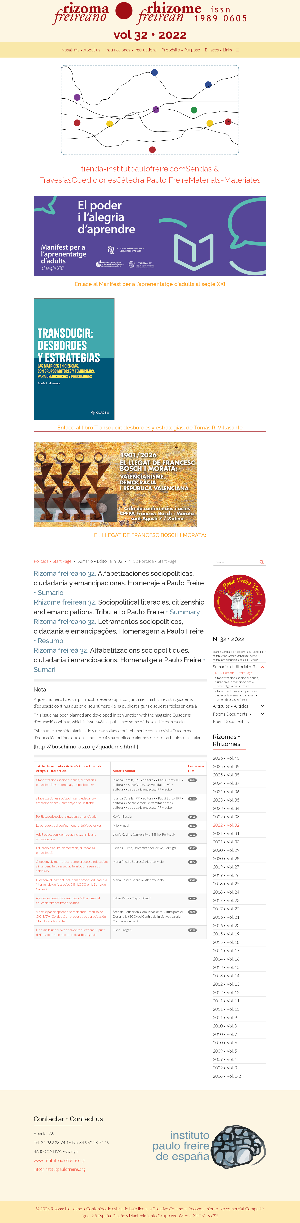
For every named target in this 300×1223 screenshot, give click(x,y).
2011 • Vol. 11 (226, 1000)
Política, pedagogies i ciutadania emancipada (66, 816)
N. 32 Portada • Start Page (233, 673)
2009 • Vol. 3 (225, 1067)
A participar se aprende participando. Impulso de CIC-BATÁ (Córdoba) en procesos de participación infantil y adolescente (71, 916)
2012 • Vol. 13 (226, 983)
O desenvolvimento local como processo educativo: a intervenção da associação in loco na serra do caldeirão (72, 866)
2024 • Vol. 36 (226, 791)
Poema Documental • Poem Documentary (232, 717)
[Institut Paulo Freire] (209, 1147)
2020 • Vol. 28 (226, 858)
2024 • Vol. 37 (226, 783)
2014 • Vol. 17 (226, 950)
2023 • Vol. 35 (226, 799)
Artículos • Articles (230, 705)
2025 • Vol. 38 (226, 774)
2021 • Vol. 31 (226, 833)
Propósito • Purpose (180, 49)
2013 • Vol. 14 (226, 975)
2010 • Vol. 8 (225, 1025)
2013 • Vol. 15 (226, 967)
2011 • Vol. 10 (226, 1009)
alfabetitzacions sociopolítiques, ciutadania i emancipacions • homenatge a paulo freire (237, 682)
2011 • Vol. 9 (225, 1017)
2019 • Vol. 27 (226, 866)
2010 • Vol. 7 (225, 1034)
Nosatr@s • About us (80, 49)
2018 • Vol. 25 (226, 883)
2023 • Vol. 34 (226, 808)
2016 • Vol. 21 (226, 916)
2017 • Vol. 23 (226, 900)
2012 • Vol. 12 (226, 992)
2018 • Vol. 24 (226, 891)
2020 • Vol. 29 (226, 850)
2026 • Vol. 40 (226, 757)
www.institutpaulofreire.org (59, 1160)
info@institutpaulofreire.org (60, 1169)
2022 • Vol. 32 (226, 824)
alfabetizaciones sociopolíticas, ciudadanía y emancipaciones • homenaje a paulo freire (236, 695)
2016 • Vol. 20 (226, 925)
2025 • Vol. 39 (226, 766)
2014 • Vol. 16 (226, 958)
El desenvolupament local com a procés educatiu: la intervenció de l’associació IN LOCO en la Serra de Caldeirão (71, 884)
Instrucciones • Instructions (131, 49)
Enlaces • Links (218, 49)
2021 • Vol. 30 (226, 841)
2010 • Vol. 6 (225, 1042)
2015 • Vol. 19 (226, 933)
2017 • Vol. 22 (226, 908)
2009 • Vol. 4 (225, 1059)
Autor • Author (124, 771)
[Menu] (237, 50)
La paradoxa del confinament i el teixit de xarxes (69, 825)
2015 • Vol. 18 (226, 942)
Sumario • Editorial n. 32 (235, 666)
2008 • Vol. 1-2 (227, 1075)
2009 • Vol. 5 (225, 1050)
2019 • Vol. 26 (226, 875)
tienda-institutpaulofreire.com (133, 168)
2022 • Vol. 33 (226, 816)
